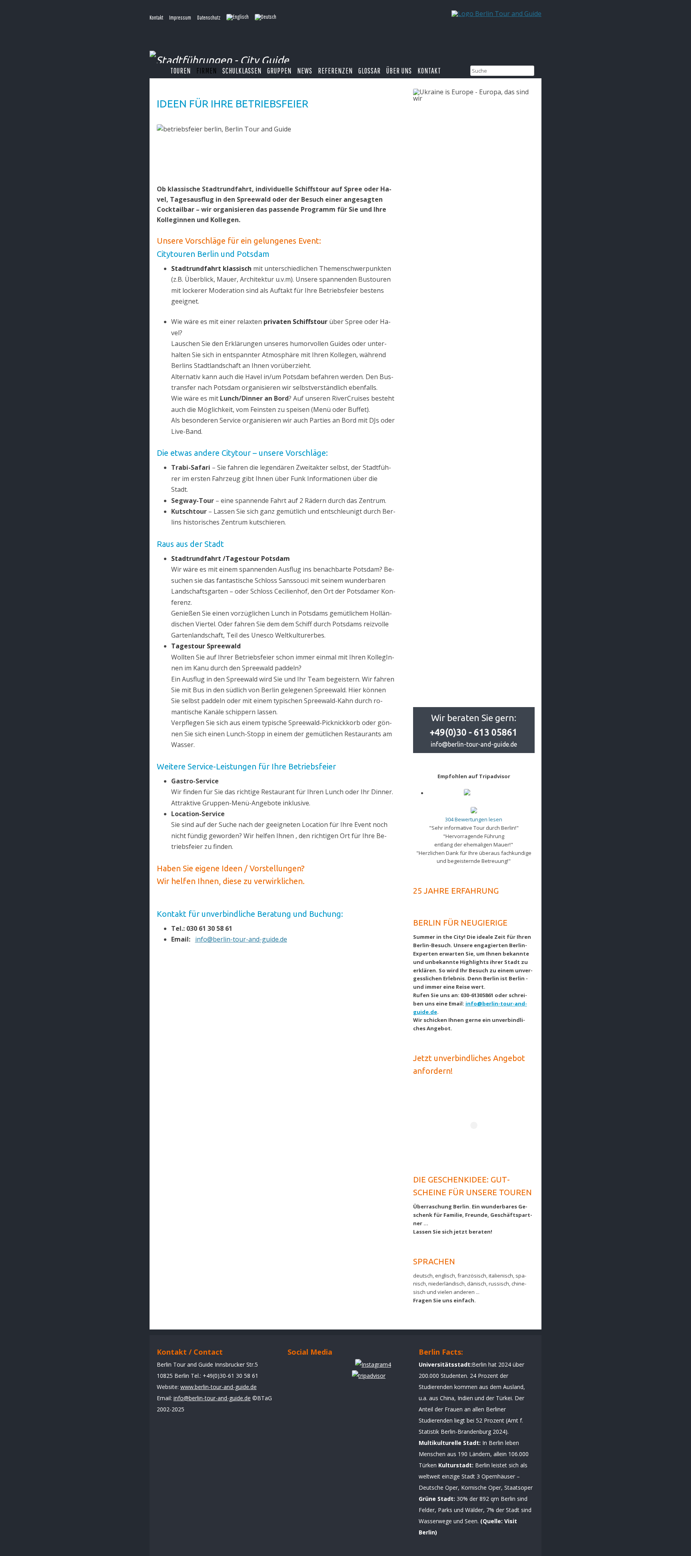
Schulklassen (242, 70)
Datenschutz (208, 17)
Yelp (319, 1368)
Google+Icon (342, 1368)
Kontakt (156, 17)
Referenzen (335, 70)
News (304, 70)
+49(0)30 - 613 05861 (473, 732)
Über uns (399, 70)
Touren (180, 70)
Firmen (206, 70)
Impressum (180, 17)
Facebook (297, 1368)
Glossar (369, 70)
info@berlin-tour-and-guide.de (241, 939)
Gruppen (279, 70)
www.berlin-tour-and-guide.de (218, 1387)
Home (160, 70)
